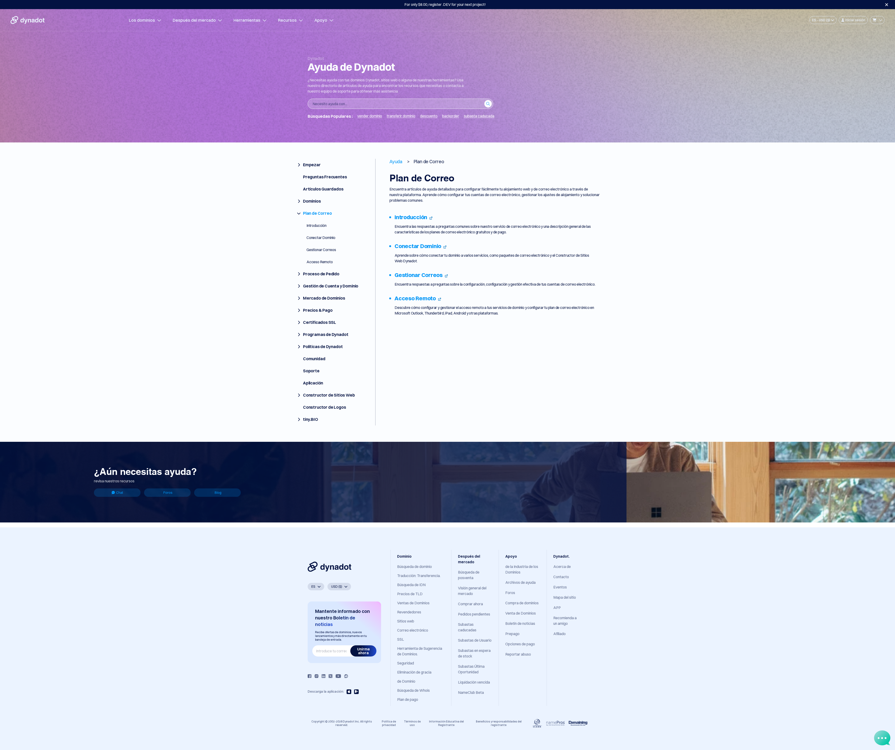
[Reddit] (346, 676)
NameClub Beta (471, 692)
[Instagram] (316, 676)
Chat (119, 493)
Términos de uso (412, 723)
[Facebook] (309, 676)
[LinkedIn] (323, 676)
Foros (167, 493)
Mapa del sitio (564, 597)
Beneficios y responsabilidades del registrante (499, 723)
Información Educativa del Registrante (446, 723)
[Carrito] (877, 20)
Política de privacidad (389, 723)
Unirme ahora (363, 651)
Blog (218, 493)
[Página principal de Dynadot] (27, 20)
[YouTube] (338, 676)
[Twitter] (330, 676)
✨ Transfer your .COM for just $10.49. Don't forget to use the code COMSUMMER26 (445, 4)
